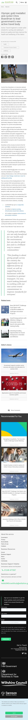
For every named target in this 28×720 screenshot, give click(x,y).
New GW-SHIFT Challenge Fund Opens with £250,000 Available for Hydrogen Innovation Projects (18, 309)
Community (4, 561)
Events (3, 558)
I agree (14, 713)
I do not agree (14, 716)
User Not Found (5, 41)
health (5, 44)
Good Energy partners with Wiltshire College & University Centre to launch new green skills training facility (18, 322)
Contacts (3, 546)
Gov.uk (3, 552)
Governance (4, 537)
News (2, 556)
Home (2, 6)
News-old (7, 6)
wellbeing (6, 50)
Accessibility (4, 542)
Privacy (3, 539)
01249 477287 (10, 570)
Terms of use (4, 544)
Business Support (6, 554)
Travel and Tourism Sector (10, 47)
